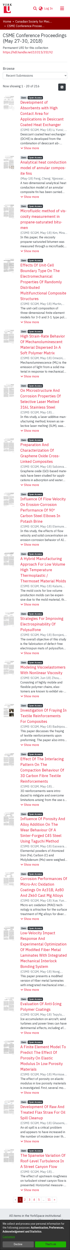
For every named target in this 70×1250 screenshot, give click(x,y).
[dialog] (35, 1235)
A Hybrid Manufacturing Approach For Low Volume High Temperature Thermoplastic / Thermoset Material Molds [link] (43, 570)
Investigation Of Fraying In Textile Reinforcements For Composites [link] (43, 716)
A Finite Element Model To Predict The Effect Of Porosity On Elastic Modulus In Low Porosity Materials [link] (43, 1058)
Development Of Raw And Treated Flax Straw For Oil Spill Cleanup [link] (42, 1112)
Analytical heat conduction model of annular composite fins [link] (43, 168)
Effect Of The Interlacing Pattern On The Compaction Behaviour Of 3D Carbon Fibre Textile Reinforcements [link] (42, 770)
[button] (35, 8)
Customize (9, 1236)
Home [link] (7, 21)
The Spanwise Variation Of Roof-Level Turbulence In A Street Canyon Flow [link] (43, 1161)
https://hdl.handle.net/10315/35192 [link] (28, 52)
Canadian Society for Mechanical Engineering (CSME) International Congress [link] (34, 21)
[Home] (7, 8)
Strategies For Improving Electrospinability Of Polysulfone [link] (41, 624)
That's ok (50, 1244)
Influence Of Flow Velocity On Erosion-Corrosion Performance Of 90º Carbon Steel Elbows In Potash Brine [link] (43, 510)
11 (49, 1199)
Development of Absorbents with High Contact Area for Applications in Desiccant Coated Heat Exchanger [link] (42, 113)
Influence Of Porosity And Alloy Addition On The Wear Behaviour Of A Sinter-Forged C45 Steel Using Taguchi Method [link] (42, 830)
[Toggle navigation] (62, 8)
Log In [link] (48, 8)
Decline (18, 1244)
